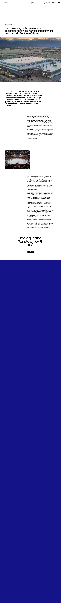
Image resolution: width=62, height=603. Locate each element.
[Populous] (6, 2)
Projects (33, 3)
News (6, 24)
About (19, 300)
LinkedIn (46, 300)
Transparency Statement (36, 598)
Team (19, 301)
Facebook (46, 301)
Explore (32, 2)
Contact (33, 303)
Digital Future (47, 3)
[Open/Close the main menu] (59, 3)
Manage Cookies (47, 598)
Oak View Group (34, 116)
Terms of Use (20, 598)
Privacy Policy (7, 598)
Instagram (54, 300)
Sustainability (47, 2)
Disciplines (7, 302)
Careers (19, 302)
